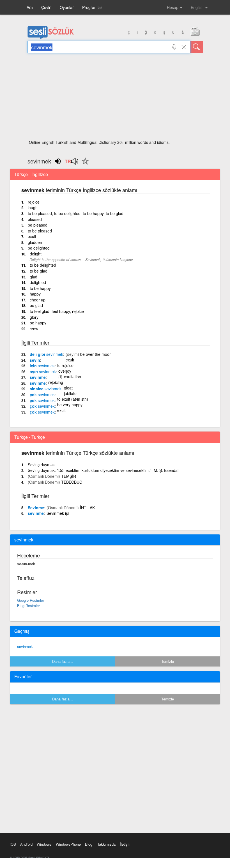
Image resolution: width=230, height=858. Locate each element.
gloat (68, 388)
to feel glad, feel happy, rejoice (57, 311)
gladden (35, 242)
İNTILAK (87, 507)
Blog (88, 844)
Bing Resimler (28, 605)
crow (34, 328)
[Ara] (196, 47)
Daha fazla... (62, 661)
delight (36, 254)
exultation (72, 376)
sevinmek (25, 646)
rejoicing (55, 382)
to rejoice (65, 365)
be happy (38, 323)
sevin (35, 360)
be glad (36, 305)
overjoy (64, 371)
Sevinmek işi (58, 513)
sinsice (45, 388)
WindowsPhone (68, 844)
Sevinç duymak (41, 464)
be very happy (69, 404)
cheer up (37, 300)
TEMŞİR (68, 476)
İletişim (126, 844)
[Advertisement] (115, 98)
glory (34, 317)
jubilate (70, 393)
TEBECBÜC (71, 482)
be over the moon (96, 354)
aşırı (43, 371)
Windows (44, 844)
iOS (13, 844)
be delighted (39, 248)
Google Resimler (30, 600)
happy (35, 294)
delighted (38, 282)
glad (33, 277)
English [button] (198, 7)
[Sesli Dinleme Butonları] (71, 163)
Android (26, 844)
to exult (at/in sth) (72, 399)
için (42, 365)
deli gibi (46, 354)
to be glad (38, 271)
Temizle (167, 661)
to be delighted (43, 265)
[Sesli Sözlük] (50, 38)
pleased (35, 219)
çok (42, 394)
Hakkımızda (106, 844)
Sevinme (36, 507)
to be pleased (40, 231)
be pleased (37, 225)
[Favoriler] (83, 164)
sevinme (38, 377)
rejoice (34, 202)
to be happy (40, 288)
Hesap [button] (173, 7)
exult (32, 236)
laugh (33, 207)
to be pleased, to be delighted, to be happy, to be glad (75, 213)
